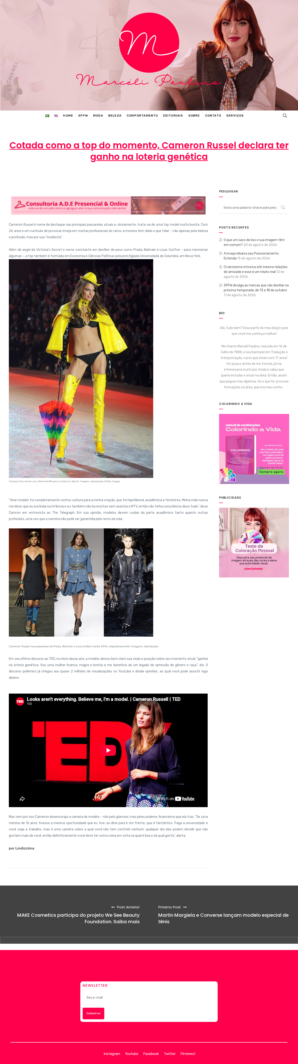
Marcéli (114, 175)
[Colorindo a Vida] (254, 449)
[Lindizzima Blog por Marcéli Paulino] (149, 55)
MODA (188, 175)
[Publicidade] (254, 542)
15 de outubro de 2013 (151, 175)
